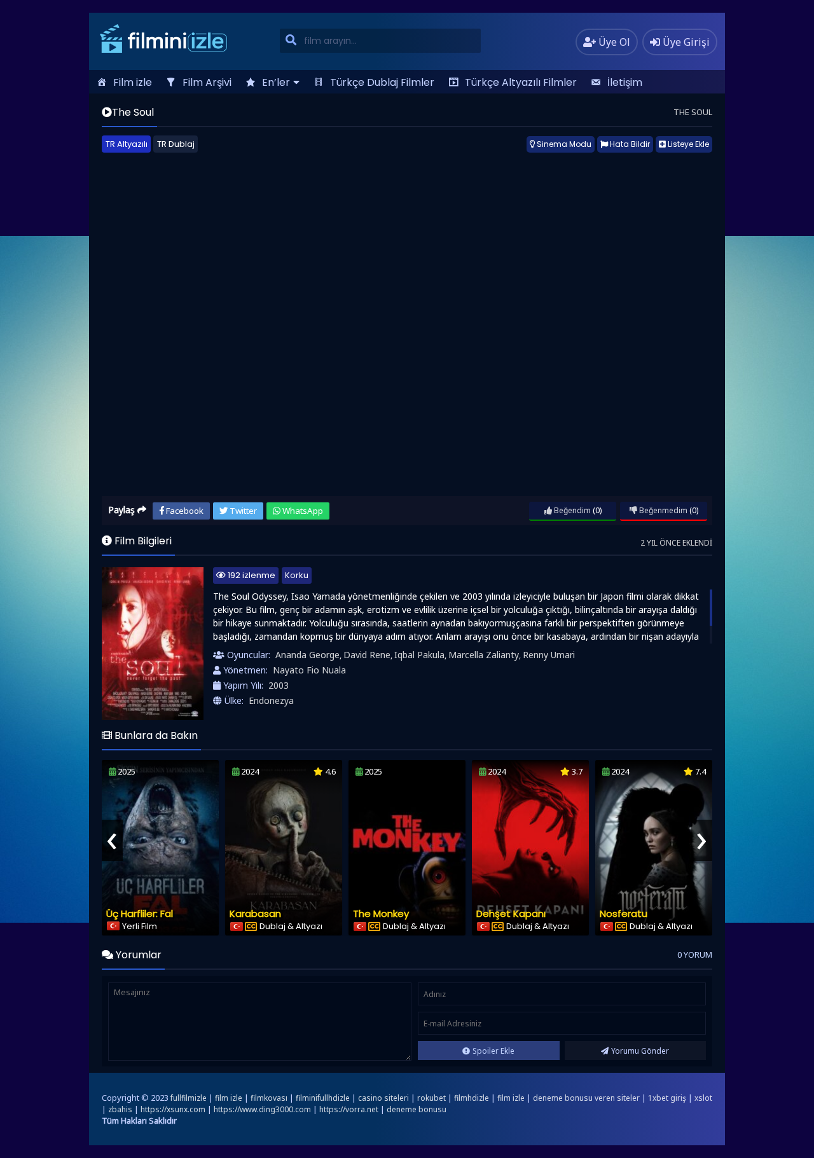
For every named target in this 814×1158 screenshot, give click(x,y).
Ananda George (307, 655)
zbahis (120, 1109)
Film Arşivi (207, 82)
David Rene (366, 655)
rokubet (431, 1098)
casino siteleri (383, 1098)
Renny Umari (549, 655)
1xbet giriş (667, 1098)
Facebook (184, 510)
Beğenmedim (662, 510)
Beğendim (571, 510)
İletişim (624, 82)
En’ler (276, 82)
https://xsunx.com (173, 1109)
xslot (703, 1098)
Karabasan (255, 913)
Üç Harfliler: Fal (139, 913)
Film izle (132, 82)
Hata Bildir (629, 144)
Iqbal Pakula (419, 655)
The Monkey (381, 913)
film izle (228, 1098)
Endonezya (271, 700)
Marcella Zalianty (483, 655)
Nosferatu (623, 913)
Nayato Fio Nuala (309, 670)
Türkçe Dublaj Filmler (382, 82)
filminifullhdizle (323, 1098)
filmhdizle (471, 1098)
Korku (296, 575)
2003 (278, 685)
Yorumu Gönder (640, 1050)
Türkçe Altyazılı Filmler (521, 82)
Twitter (242, 510)
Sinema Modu (563, 144)
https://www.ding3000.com (262, 1109)
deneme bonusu (416, 1109)
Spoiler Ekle (493, 1050)
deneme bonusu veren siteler (586, 1098)
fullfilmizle (188, 1098)
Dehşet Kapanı (511, 913)
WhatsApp (301, 510)
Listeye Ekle (687, 144)
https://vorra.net (348, 1109)
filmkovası (269, 1098)
